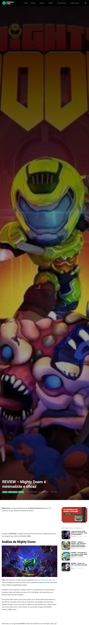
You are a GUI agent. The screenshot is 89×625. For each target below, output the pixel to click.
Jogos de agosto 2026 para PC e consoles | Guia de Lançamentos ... (79, 533)
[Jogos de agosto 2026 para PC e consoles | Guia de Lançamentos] (66, 535)
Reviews (21, 492)
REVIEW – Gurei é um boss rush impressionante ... (79, 565)
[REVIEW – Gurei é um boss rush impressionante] (66, 567)
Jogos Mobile (13, 492)
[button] (85, 3)
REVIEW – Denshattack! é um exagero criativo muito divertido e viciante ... (79, 554)
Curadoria (73, 536)
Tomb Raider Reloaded (44, 580)
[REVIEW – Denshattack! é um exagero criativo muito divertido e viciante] (66, 556)
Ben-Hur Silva (44, 492)
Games (5, 492)
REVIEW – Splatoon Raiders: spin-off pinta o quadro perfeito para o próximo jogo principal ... (78, 544)
